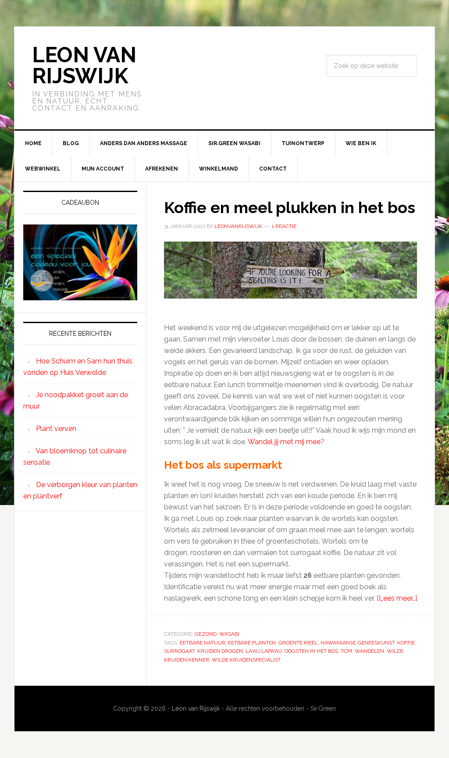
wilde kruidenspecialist (246, 660)
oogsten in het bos (311, 651)
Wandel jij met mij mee (284, 442)
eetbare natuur (202, 643)
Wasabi (229, 634)
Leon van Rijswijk (84, 65)
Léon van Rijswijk (196, 708)
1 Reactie (284, 226)
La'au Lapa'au (264, 651)
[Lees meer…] (397, 598)
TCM (346, 651)
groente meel (298, 643)
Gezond (206, 634)
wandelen (369, 651)
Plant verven (56, 428)
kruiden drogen (220, 651)
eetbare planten (252, 643)
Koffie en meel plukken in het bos (289, 207)
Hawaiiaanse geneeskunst (358, 643)
